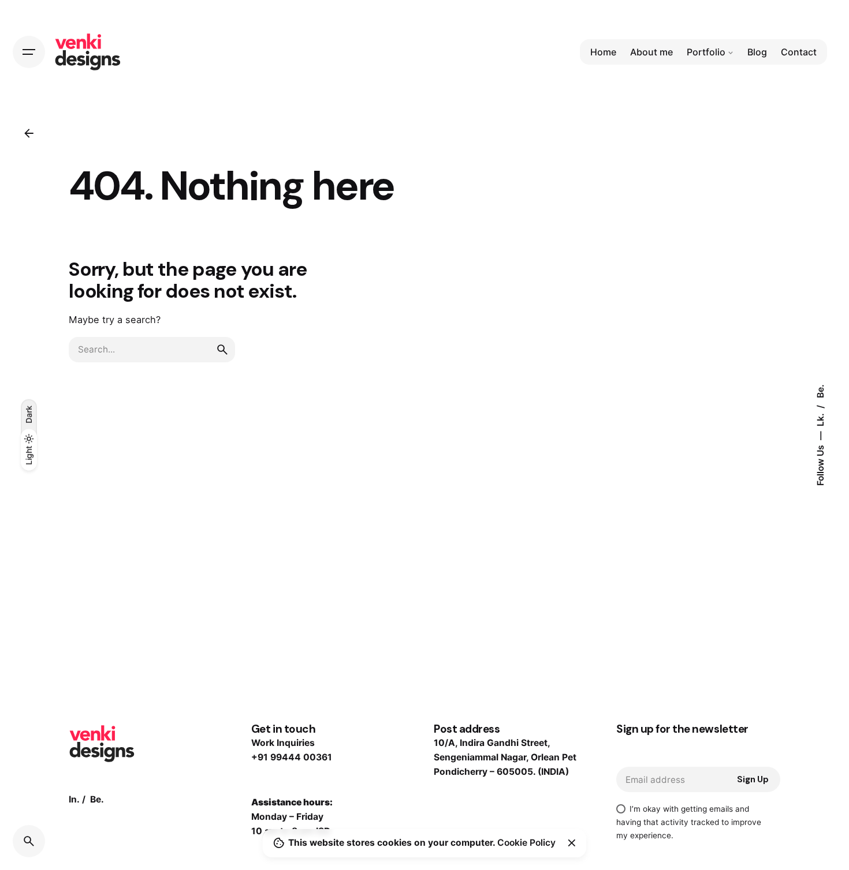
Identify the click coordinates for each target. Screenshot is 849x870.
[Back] (29, 133)
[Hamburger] (29, 52)
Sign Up (753, 779)
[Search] (29, 841)
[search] (222, 349)
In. (74, 799)
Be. (820, 391)
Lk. (820, 418)
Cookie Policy (526, 842)
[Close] (571, 842)
